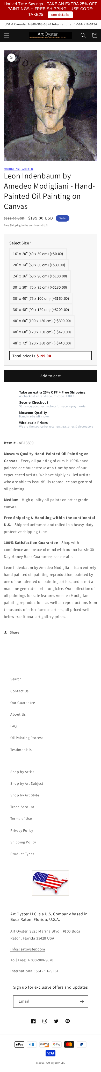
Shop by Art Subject (26, 783)
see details (60, 15)
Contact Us (19, 691)
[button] (6, 35)
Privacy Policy (21, 830)
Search (16, 679)
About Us (18, 714)
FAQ (13, 726)
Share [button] (14, 632)
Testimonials (21, 749)
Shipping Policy (23, 842)
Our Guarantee (22, 702)
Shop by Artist (22, 771)
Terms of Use (21, 818)
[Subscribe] (82, 1001)
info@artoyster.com (27, 949)
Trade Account (22, 806)
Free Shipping (12, 225)
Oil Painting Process (27, 737)
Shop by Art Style (24, 795)
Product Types (22, 853)
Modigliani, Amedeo (18, 169)
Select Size (20, 243)
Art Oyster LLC (55, 1062)
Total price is (31, 355)
